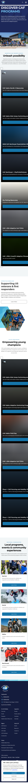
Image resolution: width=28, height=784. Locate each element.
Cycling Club (4, 735)
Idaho (4, 634)
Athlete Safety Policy (5, 742)
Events (15, 725)
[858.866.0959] (2, 697)
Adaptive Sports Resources (6, 718)
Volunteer (16, 718)
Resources (16, 728)
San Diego (17, 757)
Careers (16, 733)
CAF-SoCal (3, 728)
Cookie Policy (14, 769)
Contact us (16, 730)
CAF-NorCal (3, 725)
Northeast (5, 663)
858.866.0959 (6, 696)
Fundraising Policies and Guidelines (8, 750)
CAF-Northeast (4, 733)
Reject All (14, 779)
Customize (14, 776)
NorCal (4, 576)
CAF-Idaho (3, 730)
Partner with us (17, 713)
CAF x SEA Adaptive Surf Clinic (13, 228)
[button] (1, 68)
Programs (3, 716)
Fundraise (16, 716)
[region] (14, 771)
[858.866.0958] (2, 699)
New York (10, 757)
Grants (2, 713)
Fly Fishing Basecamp (10, 200)
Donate (15, 711)
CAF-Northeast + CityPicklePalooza (15, 172)
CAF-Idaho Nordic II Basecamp (13, 88)
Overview (3, 711)
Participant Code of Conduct (7, 747)
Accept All (14, 773)
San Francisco (4, 757)
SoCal (4, 605)
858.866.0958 (6, 699)
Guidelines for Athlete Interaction (8, 745)
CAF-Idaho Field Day (10, 433)
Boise (13, 757)
